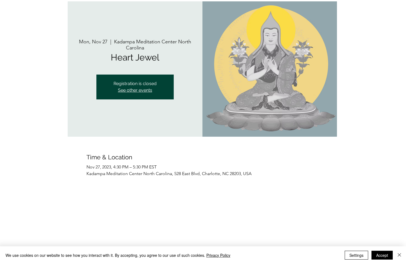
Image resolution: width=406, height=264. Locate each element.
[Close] (399, 255)
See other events (135, 90)
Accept (382, 255)
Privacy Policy (218, 255)
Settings (356, 255)
